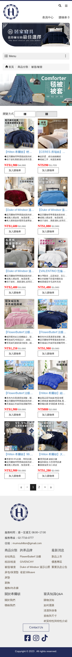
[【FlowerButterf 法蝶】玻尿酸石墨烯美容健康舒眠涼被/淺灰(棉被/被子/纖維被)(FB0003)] (19, 375)
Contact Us (36, 627)
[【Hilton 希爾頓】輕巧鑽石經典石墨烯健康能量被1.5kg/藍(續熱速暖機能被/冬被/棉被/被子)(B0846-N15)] (19, 133)
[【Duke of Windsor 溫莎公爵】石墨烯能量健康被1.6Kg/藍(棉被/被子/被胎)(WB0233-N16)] (53, 192)
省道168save (27, 572)
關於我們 (10, 599)
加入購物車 (15, 170)
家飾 (7, 582)
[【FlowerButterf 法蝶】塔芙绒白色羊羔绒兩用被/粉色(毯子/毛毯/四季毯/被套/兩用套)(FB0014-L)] (19, 314)
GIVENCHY (27, 561)
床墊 (7, 577)
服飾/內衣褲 (12, 587)
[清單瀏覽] (25, 113)
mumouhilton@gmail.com (27, 543)
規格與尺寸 (50, 615)
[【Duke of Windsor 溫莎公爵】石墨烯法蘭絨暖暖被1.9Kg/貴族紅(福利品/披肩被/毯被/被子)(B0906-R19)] (19, 192)
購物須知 (49, 599)
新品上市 (57, 556)
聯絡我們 (10, 605)
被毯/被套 (10, 566)
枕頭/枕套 (10, 561)
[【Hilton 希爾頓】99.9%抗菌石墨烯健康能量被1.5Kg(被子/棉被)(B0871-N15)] (19, 436)
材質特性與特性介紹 (55, 620)
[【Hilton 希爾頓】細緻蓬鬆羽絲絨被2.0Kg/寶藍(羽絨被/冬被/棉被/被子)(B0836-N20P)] (53, 375)
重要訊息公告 (59, 566)
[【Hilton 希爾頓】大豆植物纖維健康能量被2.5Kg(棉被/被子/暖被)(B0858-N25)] (53, 436)
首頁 (11, 66)
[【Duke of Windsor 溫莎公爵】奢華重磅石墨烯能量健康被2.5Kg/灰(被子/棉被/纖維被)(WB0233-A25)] (19, 253)
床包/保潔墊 (12, 572)
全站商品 (10, 556)
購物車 (64, 17)
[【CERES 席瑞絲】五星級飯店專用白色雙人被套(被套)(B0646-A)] (53, 133)
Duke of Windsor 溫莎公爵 (35, 566)
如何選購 (49, 605)
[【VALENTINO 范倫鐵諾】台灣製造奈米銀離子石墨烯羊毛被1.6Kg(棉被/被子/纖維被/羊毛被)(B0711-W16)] (53, 253)
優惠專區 (57, 561)
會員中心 (47, 17)
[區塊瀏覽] (46, 113)
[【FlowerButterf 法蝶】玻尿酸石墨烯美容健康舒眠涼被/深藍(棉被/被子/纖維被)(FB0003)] (53, 314)
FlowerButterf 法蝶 (30, 556)
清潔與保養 (50, 610)
